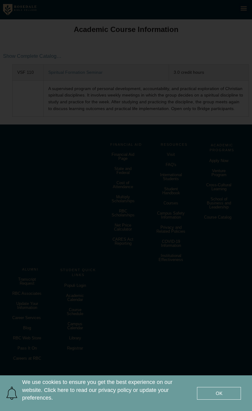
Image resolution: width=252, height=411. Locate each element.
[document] (126, 205)
